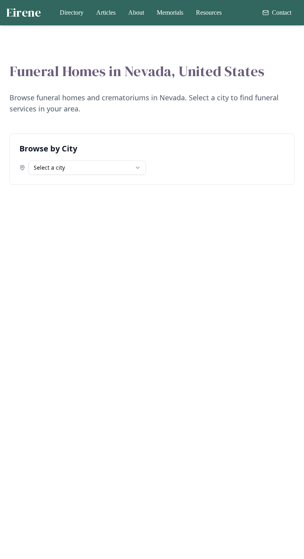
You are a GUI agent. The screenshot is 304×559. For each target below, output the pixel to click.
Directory (72, 12)
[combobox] (87, 168)
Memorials (170, 12)
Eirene (23, 13)
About (136, 12)
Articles (106, 12)
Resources (209, 12)
